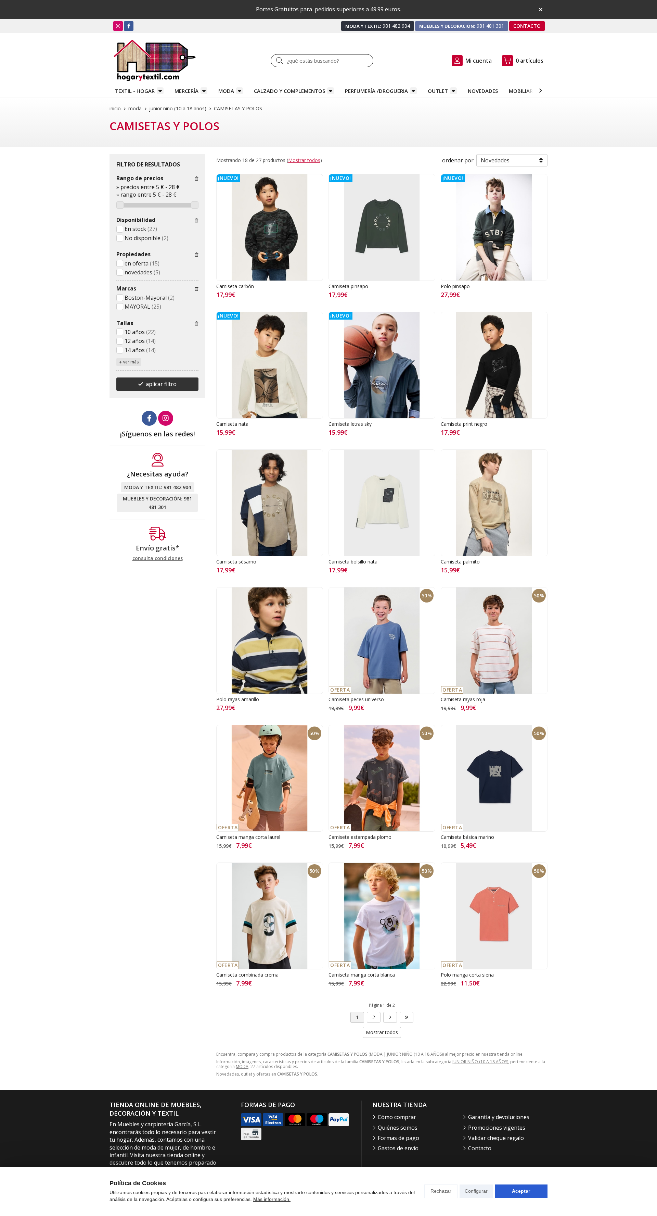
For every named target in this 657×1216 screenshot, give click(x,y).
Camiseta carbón (235, 286)
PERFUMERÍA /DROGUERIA (376, 90)
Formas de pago (398, 1138)
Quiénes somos (397, 1127)
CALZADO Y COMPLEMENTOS (289, 90)
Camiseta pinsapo (348, 286)
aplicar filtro (161, 384)
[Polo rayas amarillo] (270, 640)
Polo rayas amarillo (237, 699)
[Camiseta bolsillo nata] (382, 503)
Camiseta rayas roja (463, 699)
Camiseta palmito (460, 561)
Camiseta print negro (464, 424)
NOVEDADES (483, 90)
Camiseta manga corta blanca (361, 974)
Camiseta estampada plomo (359, 837)
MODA (226, 90)
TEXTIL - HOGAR (135, 90)
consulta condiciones (157, 558)
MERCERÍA (186, 90)
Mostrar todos (304, 160)
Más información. (272, 1199)
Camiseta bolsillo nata (352, 561)
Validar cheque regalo (496, 1138)
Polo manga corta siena (467, 974)
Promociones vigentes (496, 1127)
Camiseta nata (232, 424)
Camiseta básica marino (467, 837)
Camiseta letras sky (350, 424)
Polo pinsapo (455, 286)
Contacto (479, 1148)
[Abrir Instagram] (118, 26)
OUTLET (438, 90)
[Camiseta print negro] (494, 365)
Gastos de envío (398, 1148)
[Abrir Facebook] (128, 26)
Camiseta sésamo (236, 561)
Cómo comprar (397, 1117)
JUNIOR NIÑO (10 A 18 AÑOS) (480, 1062)
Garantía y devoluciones (498, 1117)
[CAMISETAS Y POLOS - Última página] (390, 1017)
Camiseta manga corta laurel (248, 837)
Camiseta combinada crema (247, 974)
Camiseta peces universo (356, 699)
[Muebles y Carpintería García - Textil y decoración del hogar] (155, 60)
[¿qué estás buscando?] (322, 60)
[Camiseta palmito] (494, 503)
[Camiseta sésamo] (270, 503)
